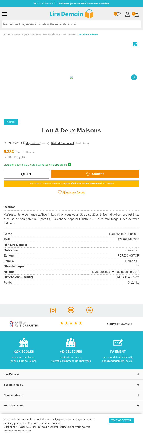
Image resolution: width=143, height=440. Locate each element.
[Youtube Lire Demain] (71, 312)
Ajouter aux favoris (73, 192)
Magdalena (33, 143)
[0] (118, 14)
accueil (7, 34)
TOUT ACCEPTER (121, 420)
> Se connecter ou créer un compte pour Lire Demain (71, 183)
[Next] (134, 77)
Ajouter (97, 174)
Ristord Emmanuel (62, 143)
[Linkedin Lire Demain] (89, 312)
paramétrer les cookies (17, 430)
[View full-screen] (135, 44)
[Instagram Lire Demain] (53, 312)
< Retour (11, 122)
